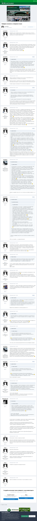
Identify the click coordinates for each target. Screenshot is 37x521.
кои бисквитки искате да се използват (12, 517)
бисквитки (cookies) (10, 515)
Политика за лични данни (7, 514)
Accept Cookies (25, 516)
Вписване (26, 498)
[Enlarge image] (23, 50)
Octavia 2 (10, 27)
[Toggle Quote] (12, 204)
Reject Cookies (32, 516)
